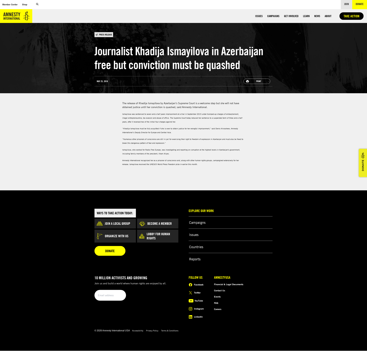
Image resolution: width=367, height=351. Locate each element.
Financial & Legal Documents (228, 284)
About (328, 16)
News (317, 16)
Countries (196, 247)
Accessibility (137, 330)
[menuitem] (10, 4)
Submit (119, 295)
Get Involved (291, 16)
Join (346, 4)
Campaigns (273, 16)
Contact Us (219, 290)
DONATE (362, 165)
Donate (361, 4)
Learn (306, 16)
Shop (26, 4)
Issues (259, 16)
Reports (195, 259)
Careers (217, 309)
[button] (37, 4)
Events (217, 296)
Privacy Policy (152, 330)
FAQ (216, 303)
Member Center (11, 4)
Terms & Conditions (169, 330)
